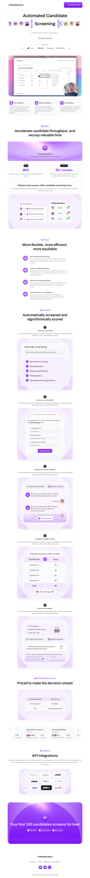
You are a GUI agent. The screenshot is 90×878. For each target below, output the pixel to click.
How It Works (55, 862)
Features (33, 862)
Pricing (40, 862)
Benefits (47, 862)
